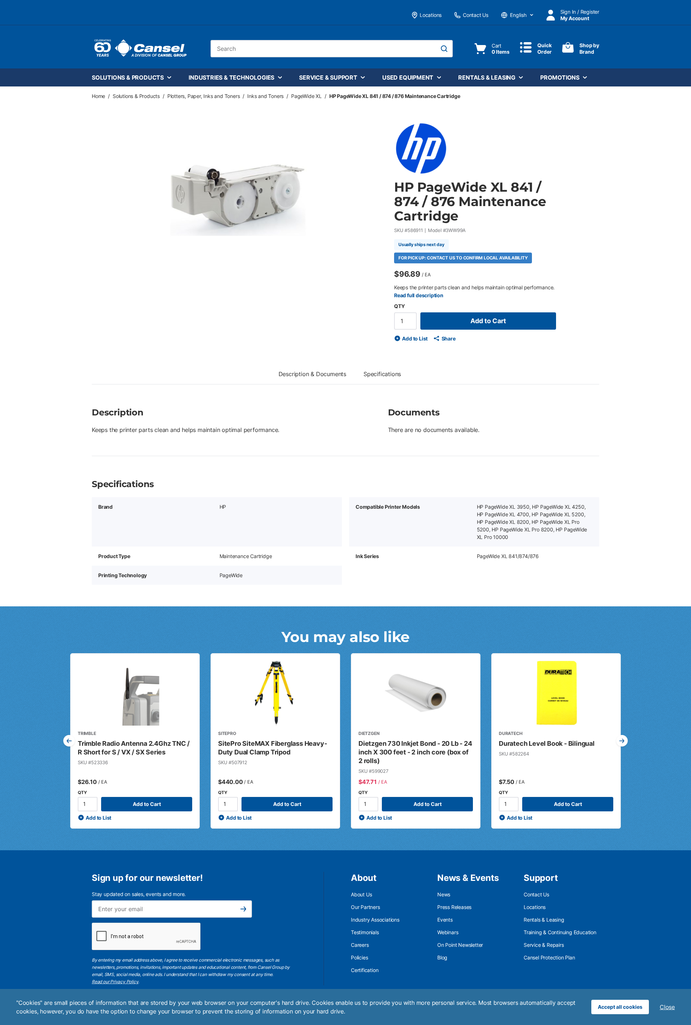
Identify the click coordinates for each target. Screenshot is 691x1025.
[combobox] (332, 48)
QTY (399, 306)
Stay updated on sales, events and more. (139, 894)
